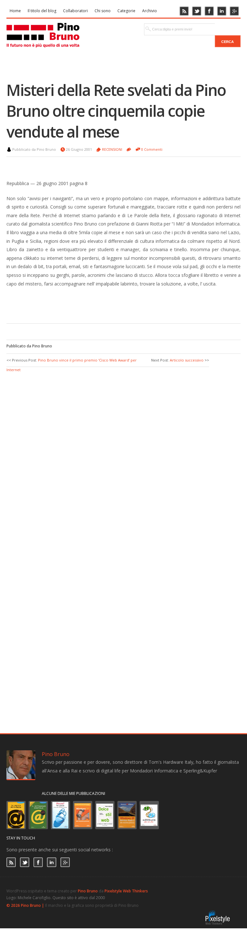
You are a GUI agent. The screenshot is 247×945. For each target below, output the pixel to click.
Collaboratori (75, 10)
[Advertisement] (102, 304)
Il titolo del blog (42, 10)
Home (15, 10)
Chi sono (103, 10)
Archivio (149, 10)
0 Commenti (151, 149)
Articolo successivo (187, 360)
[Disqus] (123, 453)
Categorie (126, 10)
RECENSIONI (112, 149)
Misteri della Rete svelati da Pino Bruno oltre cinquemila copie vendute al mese (116, 111)
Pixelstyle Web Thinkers (126, 891)
